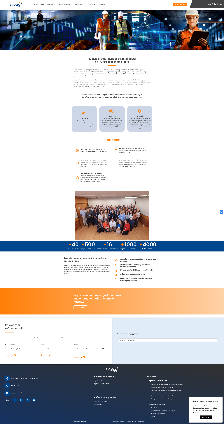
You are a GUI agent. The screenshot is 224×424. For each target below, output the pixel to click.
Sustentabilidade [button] (64, 4)
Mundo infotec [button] (79, 4)
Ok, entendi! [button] (205, 417)
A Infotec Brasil (39, 4)
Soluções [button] (50, 4)
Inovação (93, 4)
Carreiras (102, 4)
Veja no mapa (9, 355)
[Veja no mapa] (15, 355)
